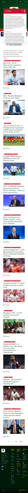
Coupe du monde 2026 (16, 60)
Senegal (10, 310)
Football (6, 93)
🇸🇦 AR (25, 1)
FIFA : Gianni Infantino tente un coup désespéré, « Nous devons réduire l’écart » (13, 414)
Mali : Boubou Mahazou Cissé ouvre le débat (12, 97)
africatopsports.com (22, 490)
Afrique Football (7, 60)
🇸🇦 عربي (18, 474)
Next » (21, 441)
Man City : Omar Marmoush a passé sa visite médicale (12, 65)
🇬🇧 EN (20, 1)
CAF (5, 123)
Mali (10, 93)
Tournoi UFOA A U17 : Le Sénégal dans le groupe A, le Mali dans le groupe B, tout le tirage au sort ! (13, 128)
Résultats (19, 459)
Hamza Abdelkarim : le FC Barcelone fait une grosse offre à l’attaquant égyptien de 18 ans (14, 253)
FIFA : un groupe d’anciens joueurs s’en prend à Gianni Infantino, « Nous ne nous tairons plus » (14, 189)
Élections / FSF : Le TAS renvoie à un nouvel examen (12, 315)
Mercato (10, 377)
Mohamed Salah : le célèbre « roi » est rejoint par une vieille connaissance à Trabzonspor (12, 348)
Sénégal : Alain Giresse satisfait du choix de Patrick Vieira (12, 158)
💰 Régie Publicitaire (19, 465)
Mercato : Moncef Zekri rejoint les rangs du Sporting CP (12, 381)
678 (16, 441)
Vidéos (18, 461)
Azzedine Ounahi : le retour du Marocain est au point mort (14, 285)
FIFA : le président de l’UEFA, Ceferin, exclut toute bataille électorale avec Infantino (12, 220)
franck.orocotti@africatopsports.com (24, 457)
